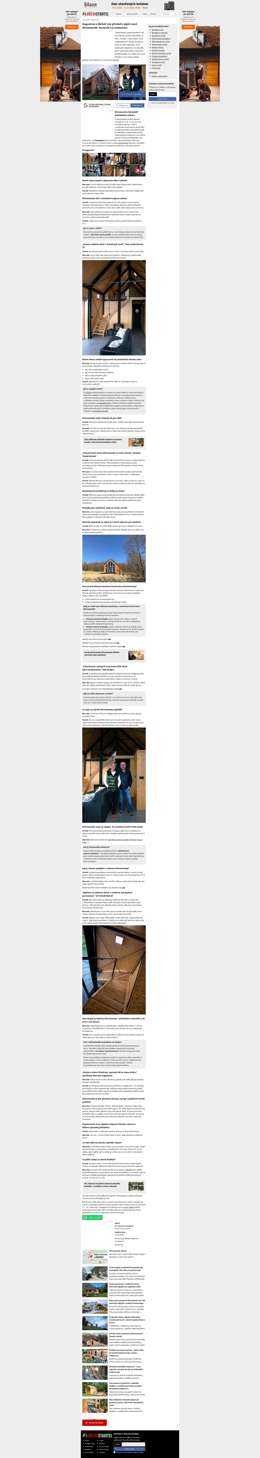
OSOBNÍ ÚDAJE (90, 1444)
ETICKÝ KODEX (104, 1447)
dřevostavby (123, 143)
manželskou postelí (100, 411)
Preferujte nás (137, 105)
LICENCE (102, 1452)
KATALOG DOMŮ (132, 14)
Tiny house (156, 68)
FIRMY (87, 1441)
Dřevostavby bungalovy (161, 38)
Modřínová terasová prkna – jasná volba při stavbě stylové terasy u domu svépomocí (126, 1353)
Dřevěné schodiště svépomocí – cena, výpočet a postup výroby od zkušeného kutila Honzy (126, 1369)
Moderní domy (158, 47)
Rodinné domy (95, 20)
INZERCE (102, 1444)
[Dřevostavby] (95, 13)
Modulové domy (158, 50)
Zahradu (128, 1170)
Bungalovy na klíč (158, 35)
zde (109, 639)
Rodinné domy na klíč (160, 59)
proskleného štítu (104, 403)
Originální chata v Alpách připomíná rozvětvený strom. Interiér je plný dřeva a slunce (127, 1320)
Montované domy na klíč (161, 53)
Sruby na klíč (157, 65)
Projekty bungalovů (159, 56)
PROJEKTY (88, 1449)
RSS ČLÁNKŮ (89, 1452)
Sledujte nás (123, 105)
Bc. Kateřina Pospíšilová (124, 1226)
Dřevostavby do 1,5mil (161, 41)
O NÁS (101, 1441)
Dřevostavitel (86, 20)
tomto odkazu (129, 1207)
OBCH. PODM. (104, 1449)
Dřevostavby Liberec (118, 1251)
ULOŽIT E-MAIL (129, 1449)
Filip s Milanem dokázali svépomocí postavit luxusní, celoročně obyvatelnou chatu (126, 1402)
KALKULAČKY (89, 1447)
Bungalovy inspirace (160, 33)
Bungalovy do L (158, 30)
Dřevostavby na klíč (159, 44)
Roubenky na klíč (158, 62)
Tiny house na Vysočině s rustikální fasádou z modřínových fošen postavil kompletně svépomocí (125, 1386)
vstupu (88, 392)
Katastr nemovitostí (159, 76)
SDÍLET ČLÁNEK (95, 1217)
